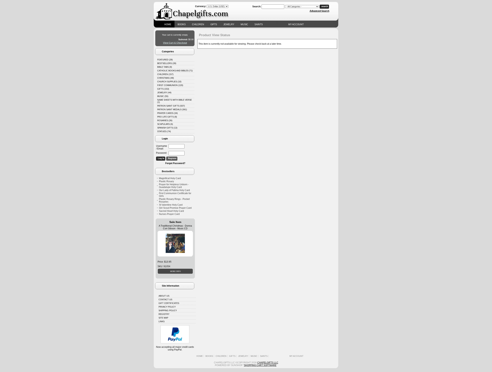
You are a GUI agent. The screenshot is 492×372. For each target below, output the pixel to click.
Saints (258, 24)
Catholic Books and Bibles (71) (175, 70)
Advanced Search (319, 11)
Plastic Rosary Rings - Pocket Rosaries (174, 200)
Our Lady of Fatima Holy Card (174, 190)
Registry (164, 314)
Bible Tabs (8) (164, 67)
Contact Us (165, 299)
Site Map (163, 318)
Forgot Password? (175, 163)
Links (162, 321)
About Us (164, 296)
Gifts (213, 24)
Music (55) (162, 96)
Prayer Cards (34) (167, 113)
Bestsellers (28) (166, 63)
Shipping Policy (168, 310)
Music (244, 24)
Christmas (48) (165, 78)
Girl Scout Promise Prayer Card (175, 208)
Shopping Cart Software (260, 365)
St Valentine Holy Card (171, 205)
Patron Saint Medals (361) (172, 109)
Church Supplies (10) (169, 81)
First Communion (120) (170, 85)
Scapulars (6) (165, 124)
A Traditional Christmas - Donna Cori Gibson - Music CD (175, 227)
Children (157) (165, 74)
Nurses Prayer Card (169, 214)
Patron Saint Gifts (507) (171, 106)
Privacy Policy (167, 307)
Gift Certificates (169, 303)
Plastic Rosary (166, 181)
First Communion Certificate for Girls (175, 194)
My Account (296, 24)
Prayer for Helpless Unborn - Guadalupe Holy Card (174, 186)
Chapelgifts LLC (267, 362)
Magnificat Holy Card (170, 178)
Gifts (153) (163, 89)
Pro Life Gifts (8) (167, 117)
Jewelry (228, 24)
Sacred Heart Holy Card (171, 211)
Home (167, 24)
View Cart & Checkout (175, 43)
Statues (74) (164, 131)
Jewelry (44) (164, 92)
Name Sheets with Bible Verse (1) (174, 101)
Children (198, 24)
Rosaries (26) (164, 120)
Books (182, 24)
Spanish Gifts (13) (167, 128)
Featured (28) (165, 59)
